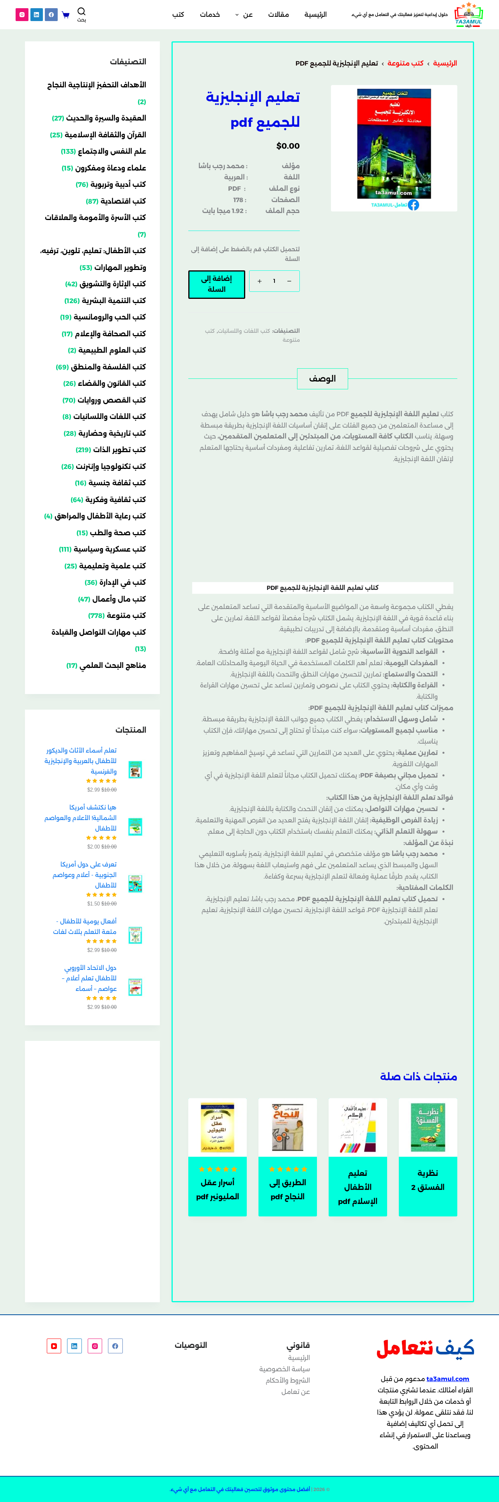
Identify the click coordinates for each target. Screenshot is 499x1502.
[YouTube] (54, 1346)
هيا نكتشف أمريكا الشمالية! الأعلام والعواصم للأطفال (80, 818)
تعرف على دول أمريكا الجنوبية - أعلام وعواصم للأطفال (85, 875)
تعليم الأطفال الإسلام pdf (357, 1187)
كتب (178, 14)
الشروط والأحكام (287, 1380)
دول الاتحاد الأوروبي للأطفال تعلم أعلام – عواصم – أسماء (89, 978)
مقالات (278, 14)
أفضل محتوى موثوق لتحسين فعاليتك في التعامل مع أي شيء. (240, 1489)
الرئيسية (315, 14)
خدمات (210, 14)
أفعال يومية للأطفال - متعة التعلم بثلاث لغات (85, 927)
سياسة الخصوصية (284, 1369)
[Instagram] (22, 14)
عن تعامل (295, 1391)
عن (248, 14)
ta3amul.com (447, 1379)
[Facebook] (51, 14)
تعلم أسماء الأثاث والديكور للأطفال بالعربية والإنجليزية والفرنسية (80, 761)
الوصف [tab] (322, 378)
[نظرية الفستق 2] (428, 1127)
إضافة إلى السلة (216, 284)
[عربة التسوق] (65, 15)
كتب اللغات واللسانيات (244, 331)
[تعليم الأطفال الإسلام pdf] (358, 1127)
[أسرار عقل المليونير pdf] (217, 1127)
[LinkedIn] (36, 14)
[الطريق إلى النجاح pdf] (287, 1127)
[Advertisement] (322, 523)
